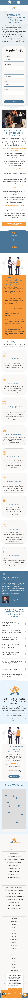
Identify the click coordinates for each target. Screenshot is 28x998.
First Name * (7, 56)
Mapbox (7, 831)
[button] (6, 796)
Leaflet (4, 829)
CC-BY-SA (23, 829)
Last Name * (7, 64)
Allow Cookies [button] (14, 989)
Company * (7, 73)
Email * (6, 81)
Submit (14, 101)
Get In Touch (14, 776)
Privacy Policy (14, 985)
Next (24, 606)
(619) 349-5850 (16, 770)
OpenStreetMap (13, 829)
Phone (6, 90)
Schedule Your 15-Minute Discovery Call (14, 224)
